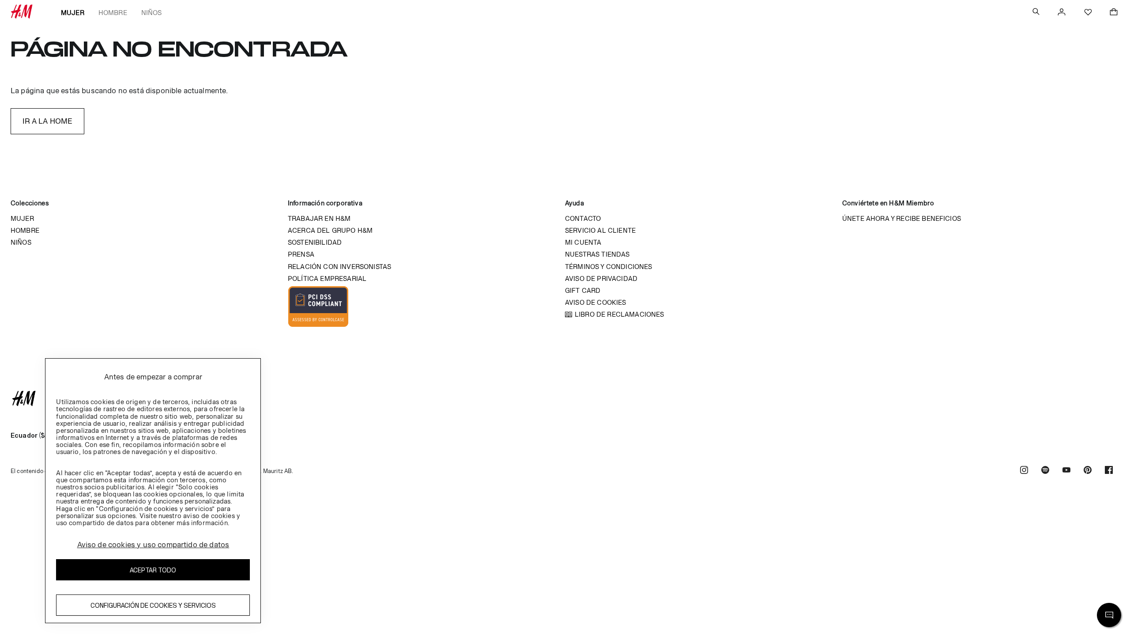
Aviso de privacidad (601, 278)
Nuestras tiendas (597, 254)
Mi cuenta (583, 242)
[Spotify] (1045, 471)
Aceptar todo (153, 570)
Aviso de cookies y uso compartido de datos (153, 545)
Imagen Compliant (318, 306)
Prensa (301, 254)
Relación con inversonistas (339, 266)
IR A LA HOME (48, 121)
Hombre (112, 12)
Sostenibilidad (315, 242)
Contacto (583, 218)
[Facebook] (1109, 471)
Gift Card (582, 290)
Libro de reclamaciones (619, 314)
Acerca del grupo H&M (330, 230)
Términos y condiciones (608, 266)
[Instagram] (1024, 471)
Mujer (72, 12)
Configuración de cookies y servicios (153, 605)
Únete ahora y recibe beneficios (901, 218)
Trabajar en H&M (319, 218)
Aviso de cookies (595, 302)
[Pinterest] (1088, 471)
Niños (151, 12)
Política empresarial (327, 278)
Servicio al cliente (600, 230)
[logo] (565, 398)
